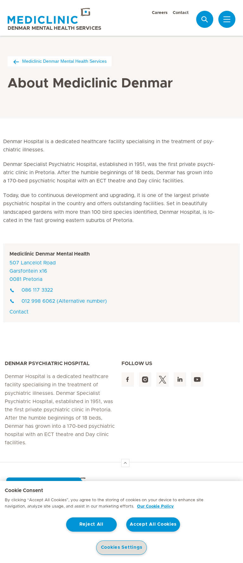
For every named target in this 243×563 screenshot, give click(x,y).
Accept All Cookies (153, 524)
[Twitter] (162, 379)
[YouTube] (197, 379)
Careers (160, 13)
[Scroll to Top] (125, 463)
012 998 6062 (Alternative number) (64, 301)
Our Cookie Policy (155, 506)
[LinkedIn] (180, 379)
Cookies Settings (121, 547)
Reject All (91, 524)
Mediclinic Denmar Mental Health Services (64, 61)
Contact (181, 13)
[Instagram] (145, 379)
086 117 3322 (37, 290)
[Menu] (227, 19)
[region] (121, 522)
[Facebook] (128, 379)
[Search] (205, 19)
